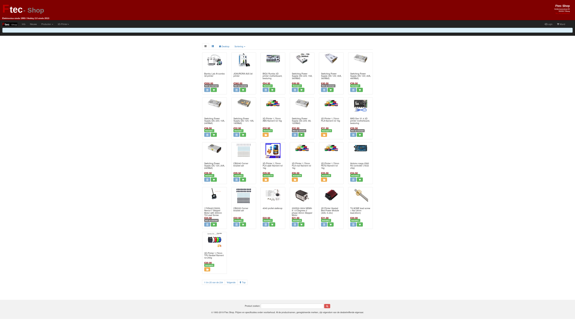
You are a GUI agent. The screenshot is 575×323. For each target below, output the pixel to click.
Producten (46, 24)
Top (243, 282)
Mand (562, 24)
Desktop (225, 46)
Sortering (239, 46)
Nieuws (33, 24)
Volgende (231, 282)
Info (23, 24)
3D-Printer (62, 24)
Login (550, 24)
